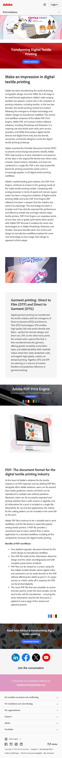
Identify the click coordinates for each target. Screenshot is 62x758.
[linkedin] (21, 744)
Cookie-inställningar (12, 753)
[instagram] (11, 744)
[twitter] (16, 744)
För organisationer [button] (12, 710)
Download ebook (31, 641)
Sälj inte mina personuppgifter (31, 753)
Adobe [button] (7, 723)
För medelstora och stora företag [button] (19, 704)
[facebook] (6, 744)
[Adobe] (8, 4)
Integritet (34, 749)
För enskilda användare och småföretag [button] (21, 697)
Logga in (54, 4)
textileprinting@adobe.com (31, 684)
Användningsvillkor (46, 749)
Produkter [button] (9, 729)
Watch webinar (31, 61)
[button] (44, 4)
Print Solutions (10, 12)
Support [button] (8, 716)
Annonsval (50, 753)
